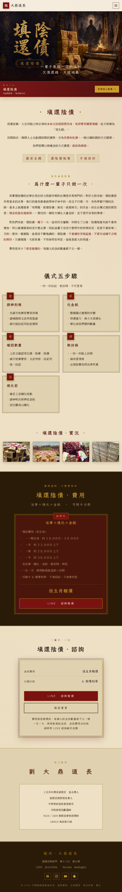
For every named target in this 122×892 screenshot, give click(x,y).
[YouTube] (65, 876)
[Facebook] (47, 876)
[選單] (116, 5)
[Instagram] (56, 876)
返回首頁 (61, 708)
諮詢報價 (61, 603)
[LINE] (74, 876)
